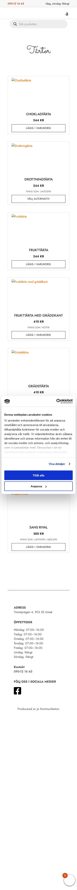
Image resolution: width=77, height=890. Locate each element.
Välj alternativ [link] (38, 199)
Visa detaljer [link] (57, 463)
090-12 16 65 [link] (16, 3)
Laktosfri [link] (45, 191)
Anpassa (36, 486)
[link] (56, 401)
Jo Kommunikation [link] (48, 709)
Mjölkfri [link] (52, 539)
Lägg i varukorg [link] (38, 128)
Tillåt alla (38, 475)
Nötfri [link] (46, 327)
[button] (67, 13)
